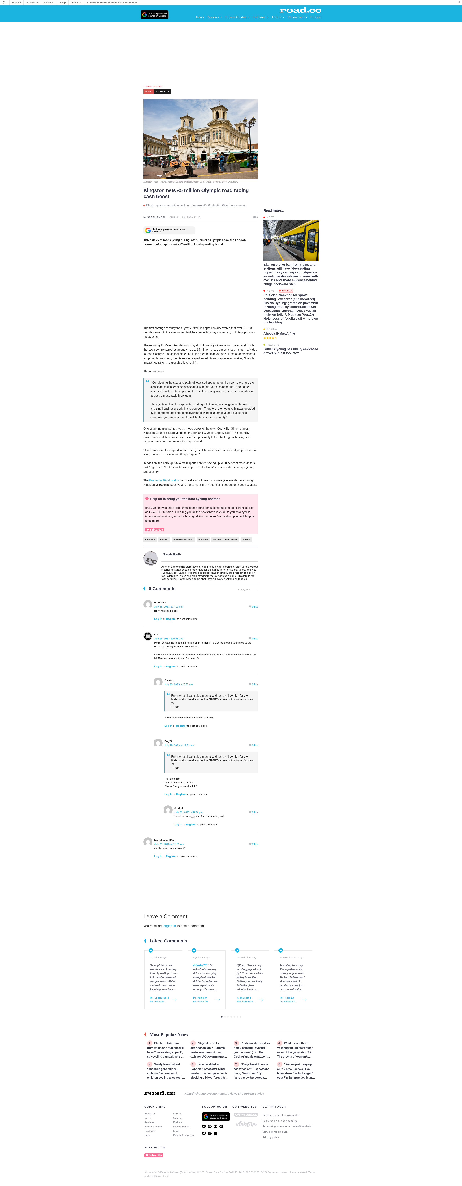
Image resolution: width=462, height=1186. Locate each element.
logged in (169, 926)
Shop (176, 1130)
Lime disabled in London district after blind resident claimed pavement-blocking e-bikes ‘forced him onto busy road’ (209, 1073)
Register (171, 618)
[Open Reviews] (221, 17)
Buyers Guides (153, 1126)
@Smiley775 (200, 965)
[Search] (4, 3)
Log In (158, 618)
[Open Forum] (283, 17)
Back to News (154, 86)
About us (149, 1113)
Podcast (178, 1122)
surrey (246, 540)
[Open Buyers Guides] (248, 17)
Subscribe (156, 529)
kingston (150, 540)
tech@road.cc (288, 1120)
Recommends (181, 1126)
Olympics (203, 540)
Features (149, 1130)
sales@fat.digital (302, 1126)
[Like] (250, 606)
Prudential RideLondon (164, 480)
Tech (147, 1135)
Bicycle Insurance (183, 1135)
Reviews (149, 1122)
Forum (177, 1113)
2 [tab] (225, 1017)
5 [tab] (234, 1017)
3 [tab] (228, 1017)
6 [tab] (237, 1017)
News (147, 1117)
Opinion (177, 1117)
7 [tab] (240, 1017)
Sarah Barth (172, 554)
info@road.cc (292, 1115)
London (164, 540)
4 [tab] (231, 1017)
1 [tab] (222, 1017)
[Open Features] (267, 17)
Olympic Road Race (183, 540)
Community (162, 92)
